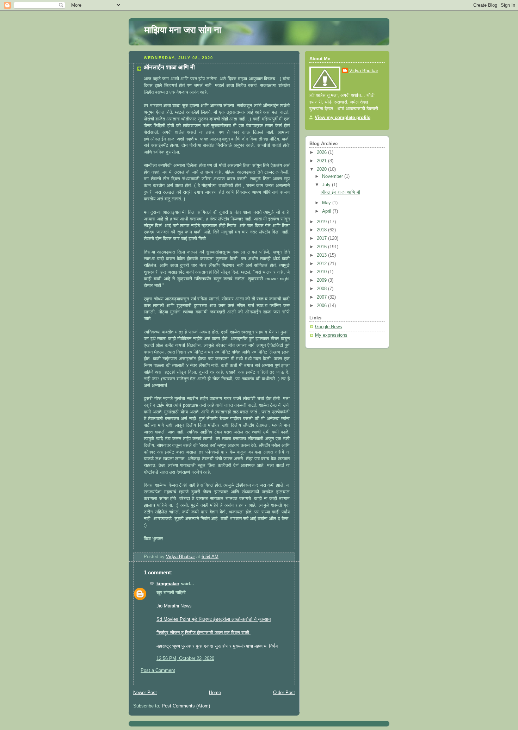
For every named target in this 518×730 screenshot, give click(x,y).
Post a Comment (158, 670)
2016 (322, 246)
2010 (322, 271)
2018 (322, 229)
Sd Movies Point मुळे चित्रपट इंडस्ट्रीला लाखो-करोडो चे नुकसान (213, 619)
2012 (322, 263)
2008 (322, 288)
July (327, 184)
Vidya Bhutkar (363, 70)
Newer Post (145, 692)
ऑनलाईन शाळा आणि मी (340, 192)
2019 (322, 221)
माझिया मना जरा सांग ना (182, 30)
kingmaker (167, 583)
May (327, 202)
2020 (322, 169)
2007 (322, 297)
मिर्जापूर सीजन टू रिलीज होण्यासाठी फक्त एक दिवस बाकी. (203, 632)
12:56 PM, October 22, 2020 (185, 658)
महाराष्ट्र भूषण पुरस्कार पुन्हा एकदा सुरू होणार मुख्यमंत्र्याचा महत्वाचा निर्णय (217, 646)
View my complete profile (342, 117)
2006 (322, 305)
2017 (322, 238)
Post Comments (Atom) (186, 706)
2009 (322, 280)
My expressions (331, 335)
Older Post (284, 692)
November (333, 176)
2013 (322, 255)
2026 (322, 152)
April (327, 211)
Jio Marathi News (174, 606)
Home (215, 692)
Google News (328, 326)
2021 (322, 160)
